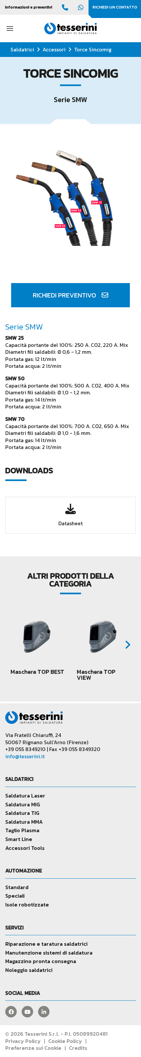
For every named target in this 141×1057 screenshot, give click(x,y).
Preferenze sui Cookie (33, 1048)
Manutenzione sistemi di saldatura (48, 953)
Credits (78, 1048)
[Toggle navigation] (10, 28)
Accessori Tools (25, 848)
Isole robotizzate (27, 904)
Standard (17, 887)
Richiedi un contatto (114, 7)
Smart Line (18, 839)
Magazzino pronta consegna (40, 961)
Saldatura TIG (22, 813)
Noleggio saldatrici (28, 970)
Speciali (15, 896)
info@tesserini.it (25, 756)
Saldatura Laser (25, 795)
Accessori (54, 49)
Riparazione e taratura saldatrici (46, 944)
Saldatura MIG (22, 804)
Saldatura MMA (24, 822)
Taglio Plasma (22, 830)
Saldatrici (22, 49)
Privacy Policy (23, 1041)
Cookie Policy (65, 1041)
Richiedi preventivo (65, 295)
